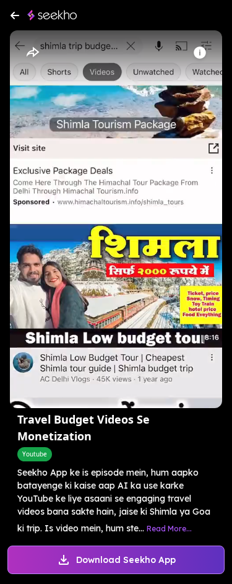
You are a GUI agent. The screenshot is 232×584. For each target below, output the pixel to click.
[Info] (199, 52)
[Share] (32, 52)
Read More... (169, 528)
